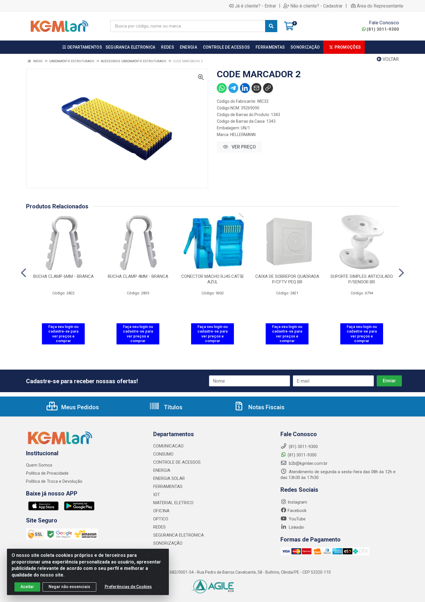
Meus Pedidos (79, 407)
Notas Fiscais (265, 407)
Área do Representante (380, 5)
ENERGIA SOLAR (169, 478)
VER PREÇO (243, 147)
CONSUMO (163, 454)
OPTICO (160, 519)
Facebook (297, 510)
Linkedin (296, 527)
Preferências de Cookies (128, 586)
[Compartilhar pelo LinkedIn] (245, 88)
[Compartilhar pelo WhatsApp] (222, 88)
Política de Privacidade (47, 473)
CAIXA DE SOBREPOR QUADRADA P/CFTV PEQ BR (287, 279)
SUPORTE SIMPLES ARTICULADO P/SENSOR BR (361, 279)
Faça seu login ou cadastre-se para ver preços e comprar (63, 333)
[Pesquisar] (271, 26)
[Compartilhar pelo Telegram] (233, 88)
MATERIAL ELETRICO (173, 502)
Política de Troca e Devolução (54, 481)
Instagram (297, 502)
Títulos (172, 407)
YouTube (297, 519)
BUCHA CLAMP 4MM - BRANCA (138, 276)
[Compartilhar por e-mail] (256, 88)
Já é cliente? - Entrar (255, 5)
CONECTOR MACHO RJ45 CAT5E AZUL (212, 279)
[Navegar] (23, 273)
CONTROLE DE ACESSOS (177, 462)
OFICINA (161, 510)
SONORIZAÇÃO (167, 543)
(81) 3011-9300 (383, 29)
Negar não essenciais (69, 586)
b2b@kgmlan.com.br (308, 463)
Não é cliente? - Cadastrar (316, 5)
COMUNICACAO (168, 446)
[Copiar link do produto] (268, 88)
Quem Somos (39, 465)
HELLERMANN (243, 134)
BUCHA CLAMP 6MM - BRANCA (63, 276)
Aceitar (27, 586)
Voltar (390, 59)
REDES (159, 527)
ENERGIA (161, 470)
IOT (156, 494)
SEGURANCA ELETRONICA (178, 535)
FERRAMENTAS (167, 486)
